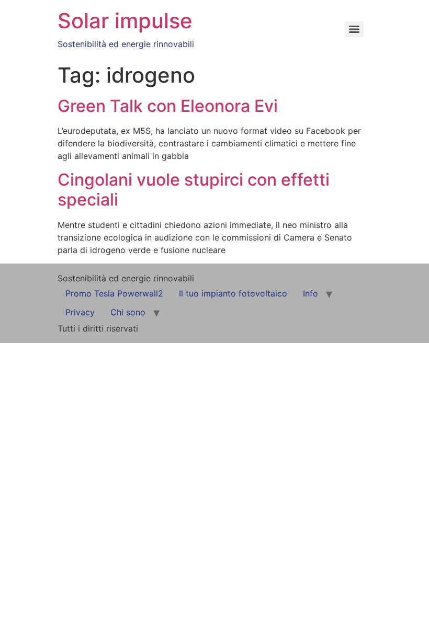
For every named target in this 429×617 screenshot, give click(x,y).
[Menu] (354, 29)
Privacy (80, 312)
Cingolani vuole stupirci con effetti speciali (194, 189)
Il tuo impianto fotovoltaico (233, 293)
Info (310, 293)
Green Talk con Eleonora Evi (168, 106)
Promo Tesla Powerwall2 (114, 293)
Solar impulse (125, 20)
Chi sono (127, 312)
